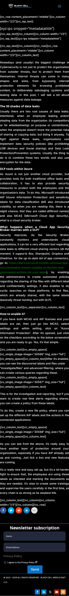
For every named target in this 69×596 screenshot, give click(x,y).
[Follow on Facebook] (37, 592)
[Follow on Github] (63, 592)
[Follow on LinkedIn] (43, 592)
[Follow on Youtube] (56, 592)
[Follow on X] (50, 592)
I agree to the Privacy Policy (21, 562)
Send (35, 569)
